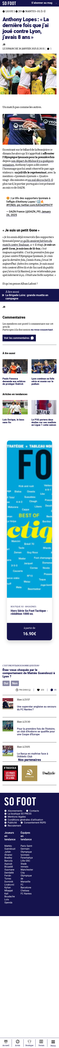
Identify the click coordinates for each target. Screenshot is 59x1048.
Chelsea (25, 890)
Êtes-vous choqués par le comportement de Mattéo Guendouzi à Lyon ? (29, 673)
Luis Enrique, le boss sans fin (14, 403)
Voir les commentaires (16, 337)
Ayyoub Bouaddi (8, 865)
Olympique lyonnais (26, 853)
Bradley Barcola (8, 859)
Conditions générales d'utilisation (25, 819)
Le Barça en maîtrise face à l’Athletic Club (25, 744)
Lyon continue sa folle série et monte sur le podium (43, 363)
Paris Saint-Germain (27, 847)
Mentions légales (17, 816)
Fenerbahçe (27, 857)
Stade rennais (24, 865)
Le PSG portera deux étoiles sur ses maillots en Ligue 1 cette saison (43, 404)
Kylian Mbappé (8, 889)
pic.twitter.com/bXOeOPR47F (35, 205)
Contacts (34, 810)
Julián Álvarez (8, 853)
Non (15, 683)
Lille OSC (25, 860)
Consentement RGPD (35, 822)
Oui (6, 683)
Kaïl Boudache (9, 895)
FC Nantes (26, 893)
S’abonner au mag (41, 2)
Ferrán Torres (7, 877)
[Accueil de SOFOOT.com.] (9, 3)
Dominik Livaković (9, 883)
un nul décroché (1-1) (40, 180)
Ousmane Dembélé (9, 871)
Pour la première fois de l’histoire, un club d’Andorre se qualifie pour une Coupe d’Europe (28, 720)
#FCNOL (11, 205)
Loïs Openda (8, 901)
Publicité (12, 822)
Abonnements (15, 810)
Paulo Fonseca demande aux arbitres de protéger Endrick (15, 363)
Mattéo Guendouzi (9, 847)
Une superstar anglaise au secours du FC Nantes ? (25, 698)
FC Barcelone (26, 886)
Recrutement (14, 825)
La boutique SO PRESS (19, 813)
